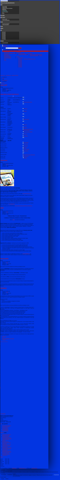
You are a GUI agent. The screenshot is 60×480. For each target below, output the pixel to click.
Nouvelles (2, 15)
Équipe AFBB (4, 7)
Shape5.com (14, 468)
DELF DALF (2, 17)
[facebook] (2, 82)
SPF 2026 (4, 39)
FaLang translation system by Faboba (4, 341)
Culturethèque (7, 56)
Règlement (4, 9)
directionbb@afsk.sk (26, 253)
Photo (1, 26)
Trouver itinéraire (5, 42)
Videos (1, 28)
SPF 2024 (4, 37)
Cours (1, 21)
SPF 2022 (4, 35)
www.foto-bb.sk (34, 468)
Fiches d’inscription (5, 24)
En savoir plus (56, 474)
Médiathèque (4, 10)
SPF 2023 (4, 36)
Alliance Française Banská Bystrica (7, 2)
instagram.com (8, 75)
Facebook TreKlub (15, 75)
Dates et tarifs (4, 19)
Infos (1, 4)
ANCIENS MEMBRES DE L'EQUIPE (8, 338)
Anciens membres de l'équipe (7, 8)
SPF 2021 (3, 34)
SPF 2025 (4, 38)
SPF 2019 (4, 32)
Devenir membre (5, 11)
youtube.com (2, 75)
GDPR (3, 13)
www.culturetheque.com (27, 193)
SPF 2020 (4, 33)
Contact (2, 40)
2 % (2, 12)
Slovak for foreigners (5, 23)
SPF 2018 (20, 57)
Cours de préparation (23, 54)
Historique (4, 339)
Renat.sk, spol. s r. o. (22, 468)
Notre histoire (4, 6)
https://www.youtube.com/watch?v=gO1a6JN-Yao (23, 205)
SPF (1, 30)
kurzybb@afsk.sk (12, 204)
